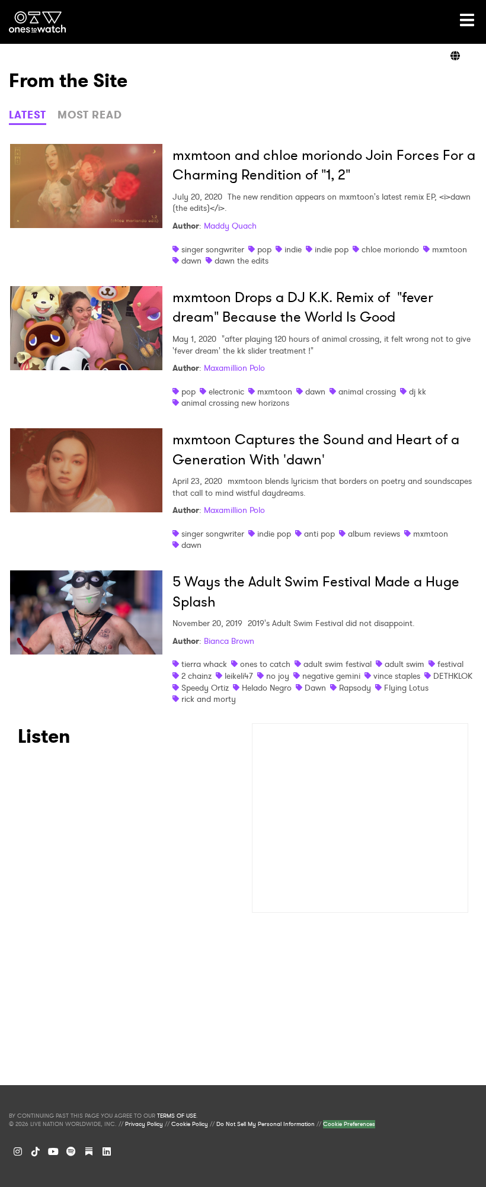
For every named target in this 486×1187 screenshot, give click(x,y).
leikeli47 (239, 676)
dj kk (417, 391)
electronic (226, 391)
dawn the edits (241, 261)
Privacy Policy (144, 1124)
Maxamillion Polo (234, 368)
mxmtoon (449, 249)
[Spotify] (71, 1151)
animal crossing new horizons (235, 403)
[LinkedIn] (107, 1151)
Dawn (315, 688)
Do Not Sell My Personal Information (265, 1124)
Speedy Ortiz (205, 688)
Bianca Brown (229, 641)
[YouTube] (53, 1151)
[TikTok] (35, 1151)
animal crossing (367, 391)
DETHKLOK (452, 676)
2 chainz (196, 676)
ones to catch (265, 664)
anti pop (319, 534)
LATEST (27, 115)
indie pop (331, 249)
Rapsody (355, 688)
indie (293, 249)
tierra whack (204, 664)
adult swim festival (337, 664)
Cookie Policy (189, 1124)
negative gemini (331, 676)
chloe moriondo (390, 249)
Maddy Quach (230, 226)
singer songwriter (212, 249)
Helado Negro (267, 688)
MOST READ (89, 115)
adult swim (404, 664)
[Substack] (89, 1151)
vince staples (396, 676)
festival (450, 664)
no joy (277, 676)
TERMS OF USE (176, 1116)
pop (264, 249)
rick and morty (208, 699)
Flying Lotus (406, 688)
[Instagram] (18, 1151)
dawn (191, 261)
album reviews (374, 534)
